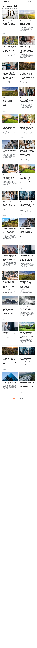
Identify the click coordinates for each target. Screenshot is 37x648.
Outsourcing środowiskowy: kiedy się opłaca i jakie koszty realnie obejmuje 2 (26, 358)
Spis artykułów (26, 1)
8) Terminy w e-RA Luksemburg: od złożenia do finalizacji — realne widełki (9, 334)
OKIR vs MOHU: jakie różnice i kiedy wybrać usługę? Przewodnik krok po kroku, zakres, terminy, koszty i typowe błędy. (9, 49)
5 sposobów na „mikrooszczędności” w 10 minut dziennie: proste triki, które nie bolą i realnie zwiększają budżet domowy (9, 177)
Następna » (21, 398)
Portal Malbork (6, 1)
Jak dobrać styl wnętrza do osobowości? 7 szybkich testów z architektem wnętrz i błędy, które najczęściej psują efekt (26, 335)
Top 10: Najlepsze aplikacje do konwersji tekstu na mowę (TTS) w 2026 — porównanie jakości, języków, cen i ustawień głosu (9, 231)
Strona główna (32, 1)
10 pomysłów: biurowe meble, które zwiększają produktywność (9, 151)
